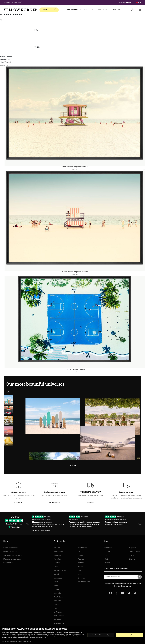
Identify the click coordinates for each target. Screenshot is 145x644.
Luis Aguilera (75, 372)
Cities (56, 567)
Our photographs (74, 10)
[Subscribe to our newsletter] (140, 577)
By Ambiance (59, 623)
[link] (21, 9)
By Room (57, 620)
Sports (56, 586)
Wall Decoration (59, 616)
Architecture (82, 548)
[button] (8, 447)
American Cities (84, 582)
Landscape (58, 578)
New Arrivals (58, 551)
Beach (80, 555)
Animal (56, 574)
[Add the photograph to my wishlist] (144, 170)
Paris (55, 608)
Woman (81, 563)
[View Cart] (139, 10)
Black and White (60, 570)
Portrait (80, 567)
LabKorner (116, 10)
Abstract (81, 559)
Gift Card (57, 548)
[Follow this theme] (1, 20)
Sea (79, 570)
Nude (80, 574)
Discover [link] (72, 465)
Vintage (56, 589)
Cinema (56, 605)
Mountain (57, 593)
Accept (130, 635)
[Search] (55, 9)
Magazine (132, 548)
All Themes (58, 612)
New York (57, 601)
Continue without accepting (100, 635)
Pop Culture (58, 597)
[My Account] (132, 10)
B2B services (8, 563)
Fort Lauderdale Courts (75, 370)
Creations (81, 578)
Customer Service (124, 3)
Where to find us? (12, 3)
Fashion (57, 563)
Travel (56, 582)
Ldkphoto (75, 169)
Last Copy (58, 555)
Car (79, 551)
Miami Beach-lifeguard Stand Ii (75, 167)
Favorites (57, 559)
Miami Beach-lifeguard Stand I (75, 272)
